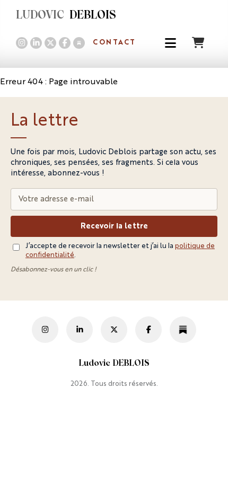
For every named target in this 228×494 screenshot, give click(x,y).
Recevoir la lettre (114, 226)
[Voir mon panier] (199, 42)
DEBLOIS (66, 16)
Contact (114, 42)
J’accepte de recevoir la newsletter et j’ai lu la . (120, 251)
